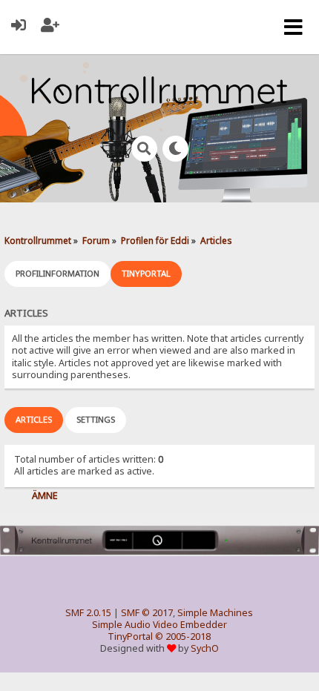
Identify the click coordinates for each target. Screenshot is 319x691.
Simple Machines (215, 612)
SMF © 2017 (147, 612)
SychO (205, 648)
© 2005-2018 (183, 636)
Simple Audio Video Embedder (159, 624)
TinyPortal (130, 636)
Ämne (45, 495)
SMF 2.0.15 (88, 612)
